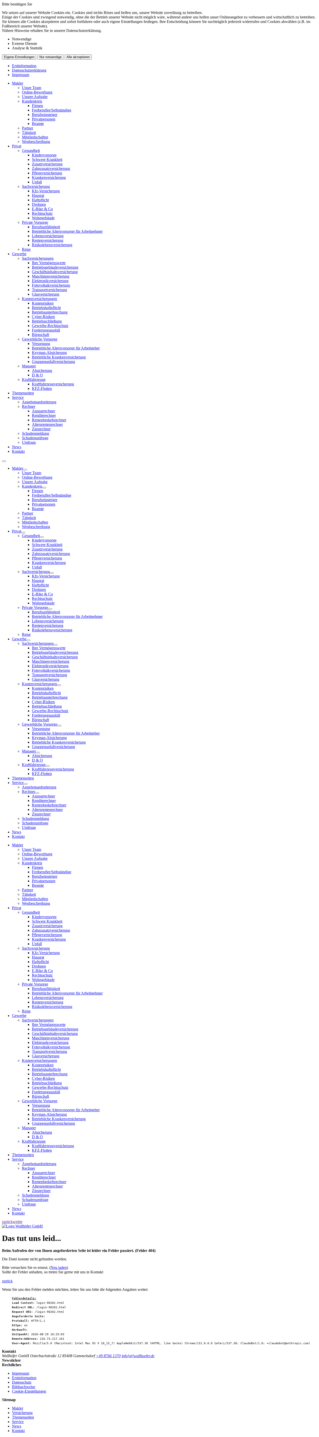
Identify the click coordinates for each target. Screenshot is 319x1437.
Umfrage (29, 442)
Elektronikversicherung (50, 281)
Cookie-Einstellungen (29, 1391)
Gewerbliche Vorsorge (39, 339)
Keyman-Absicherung (49, 352)
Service (18, 397)
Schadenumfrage (35, 438)
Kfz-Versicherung (46, 191)
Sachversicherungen (38, 258)
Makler (17, 83)
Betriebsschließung (47, 321)
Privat (16, 146)
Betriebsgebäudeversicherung (55, 267)
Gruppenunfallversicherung (53, 361)
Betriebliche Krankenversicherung (59, 357)
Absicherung (42, 370)
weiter (17, 1221)
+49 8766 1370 (108, 1356)
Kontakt (18, 451)
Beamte (38, 123)
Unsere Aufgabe (35, 97)
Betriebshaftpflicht (46, 308)
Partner (27, 128)
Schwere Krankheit (47, 159)
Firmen (37, 106)
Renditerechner (44, 415)
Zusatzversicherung (47, 164)
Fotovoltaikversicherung (51, 285)
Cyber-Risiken (43, 317)
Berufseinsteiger (44, 114)
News (16, 447)
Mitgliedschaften (35, 137)
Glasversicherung (45, 294)
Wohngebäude (43, 218)
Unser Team (31, 88)
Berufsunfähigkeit (46, 227)
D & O (37, 375)
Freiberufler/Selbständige (51, 110)
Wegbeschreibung (36, 141)
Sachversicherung (36, 186)
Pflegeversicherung (47, 173)
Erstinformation (24, 66)
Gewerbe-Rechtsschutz (50, 326)
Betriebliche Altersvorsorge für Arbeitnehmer (67, 231)
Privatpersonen (43, 119)
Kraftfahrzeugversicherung (53, 384)
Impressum (20, 75)
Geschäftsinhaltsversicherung (55, 272)
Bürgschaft (40, 334)
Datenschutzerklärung (29, 70)
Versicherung (22, 1413)
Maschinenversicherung (50, 276)
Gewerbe (19, 254)
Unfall (37, 182)
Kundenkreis (32, 101)
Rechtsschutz (42, 213)
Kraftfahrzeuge (34, 379)
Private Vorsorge (35, 222)
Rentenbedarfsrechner (49, 420)
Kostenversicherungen (39, 299)
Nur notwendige (50, 57)
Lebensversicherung (48, 236)
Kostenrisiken (43, 303)
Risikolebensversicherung (52, 245)
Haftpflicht (40, 200)
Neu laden (59, 1267)
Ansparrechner (43, 411)
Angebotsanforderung (39, 402)
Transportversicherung (49, 290)
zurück (7, 1221)
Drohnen (39, 204)
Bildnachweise (23, 1387)
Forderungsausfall (46, 330)
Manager (29, 366)
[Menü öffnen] (4, 461)
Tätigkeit (29, 132)
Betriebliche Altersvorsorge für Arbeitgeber (66, 348)
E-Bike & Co (42, 209)
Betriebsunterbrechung (50, 312)
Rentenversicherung (47, 240)
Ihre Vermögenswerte (49, 263)
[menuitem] (164, 112)
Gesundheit (31, 150)
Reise (26, 249)
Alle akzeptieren (78, 57)
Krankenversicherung (49, 177)
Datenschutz (21, 1382)
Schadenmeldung (35, 433)
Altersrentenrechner (47, 424)
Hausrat (38, 195)
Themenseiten (23, 393)
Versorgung (41, 343)
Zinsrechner (41, 429)
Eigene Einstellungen (19, 57)
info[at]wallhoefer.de (138, 1356)
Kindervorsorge (44, 155)
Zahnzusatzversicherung (51, 168)
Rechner (28, 406)
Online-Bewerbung (37, 92)
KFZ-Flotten (42, 388)
